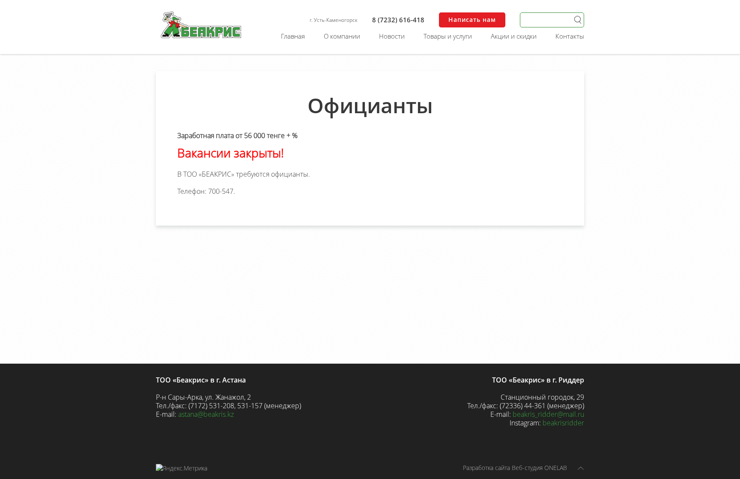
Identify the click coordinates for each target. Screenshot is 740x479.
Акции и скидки (514, 36)
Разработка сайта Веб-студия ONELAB (515, 468)
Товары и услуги (448, 36)
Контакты (569, 36)
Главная (293, 36)
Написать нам (472, 19)
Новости (392, 36)
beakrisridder (563, 423)
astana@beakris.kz (206, 414)
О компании (342, 36)
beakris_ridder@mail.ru (548, 414)
